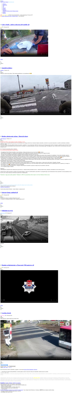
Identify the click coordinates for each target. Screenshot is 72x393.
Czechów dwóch (6, 313)
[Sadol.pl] (1, 0)
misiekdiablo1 (2, 213)
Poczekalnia (5, 4)
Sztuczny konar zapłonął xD (10, 192)
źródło (1, 59)
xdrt (1, 27)
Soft (3, 5)
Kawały (4, 8)
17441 (6, 367)
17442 (4, 367)
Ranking (4, 13)
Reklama (10, 382)
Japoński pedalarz (7, 68)
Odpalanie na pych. (7, 210)
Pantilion (2, 70)
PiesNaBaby (2, 315)
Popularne (4, 9)
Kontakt (6, 382)
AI (3, 6)
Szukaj (4, 1)
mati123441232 (3, 138)
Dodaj (1, 1)
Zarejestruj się (11, 1)
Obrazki (4, 7)
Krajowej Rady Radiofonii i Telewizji (30, 369)
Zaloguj (7, 1)
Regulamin (2, 382)
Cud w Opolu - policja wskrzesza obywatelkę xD (15, 24)
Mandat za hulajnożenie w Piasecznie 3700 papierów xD (18, 265)
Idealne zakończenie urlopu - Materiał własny (10, 16)
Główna (4, 3)
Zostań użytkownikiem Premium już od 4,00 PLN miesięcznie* (11, 389)
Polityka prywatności (16, 382)
